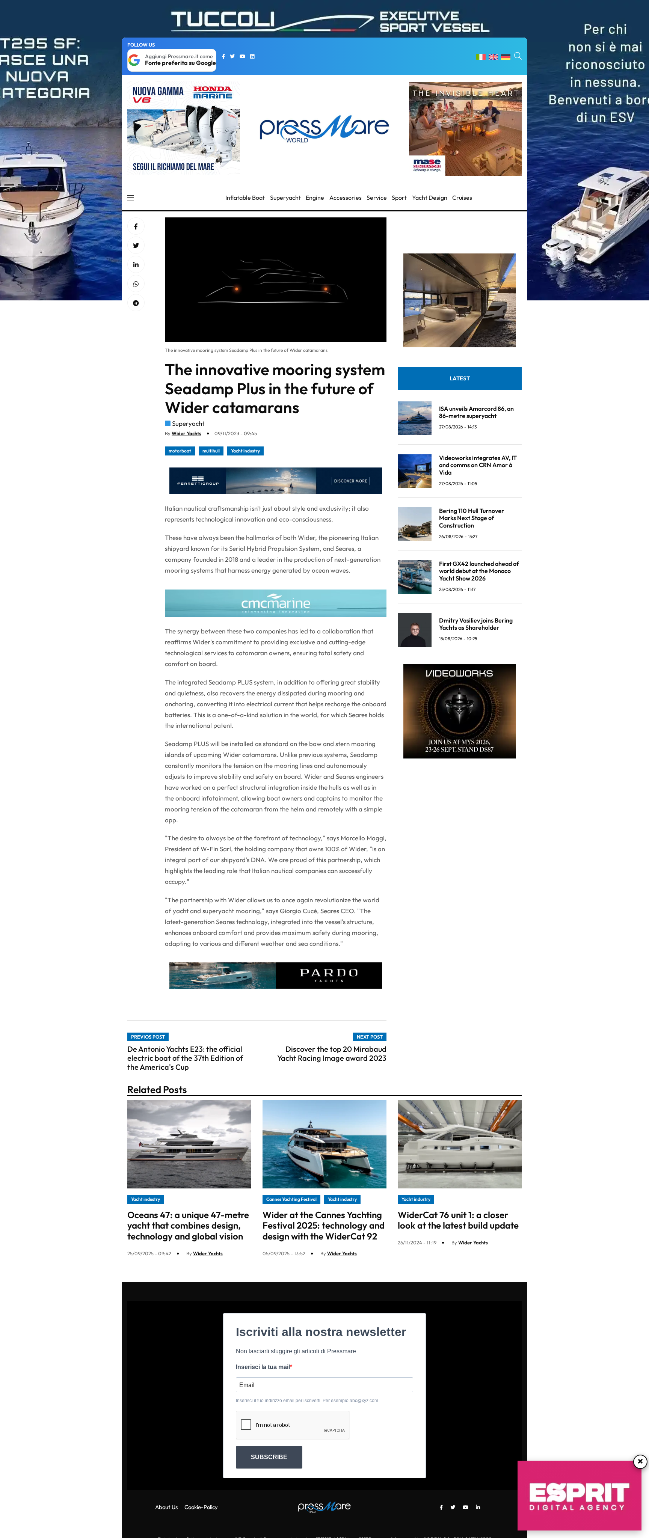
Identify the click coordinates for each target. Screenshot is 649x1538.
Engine (315, 197)
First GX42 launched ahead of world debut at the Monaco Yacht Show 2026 (479, 571)
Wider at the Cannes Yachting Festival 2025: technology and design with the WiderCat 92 (324, 1225)
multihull (211, 451)
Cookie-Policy (201, 1507)
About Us (166, 1507)
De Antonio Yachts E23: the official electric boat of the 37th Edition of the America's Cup (185, 1058)
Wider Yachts (186, 433)
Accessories (345, 197)
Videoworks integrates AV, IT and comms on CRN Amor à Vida (478, 465)
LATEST (460, 378)
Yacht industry (245, 451)
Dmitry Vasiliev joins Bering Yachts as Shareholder (476, 624)
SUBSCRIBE (269, 1457)
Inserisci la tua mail (263, 1367)
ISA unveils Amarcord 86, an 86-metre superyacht (476, 412)
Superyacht (285, 197)
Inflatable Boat (245, 197)
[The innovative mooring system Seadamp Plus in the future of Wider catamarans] (136, 264)
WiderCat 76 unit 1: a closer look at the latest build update (458, 1220)
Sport (399, 197)
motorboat (180, 451)
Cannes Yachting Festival (291, 1199)
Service (377, 197)
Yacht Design (429, 197)
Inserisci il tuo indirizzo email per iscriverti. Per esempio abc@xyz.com (307, 1400)
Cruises (462, 197)
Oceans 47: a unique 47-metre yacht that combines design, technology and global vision (188, 1225)
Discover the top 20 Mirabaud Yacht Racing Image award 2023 (331, 1053)
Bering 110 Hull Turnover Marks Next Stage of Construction (471, 518)
